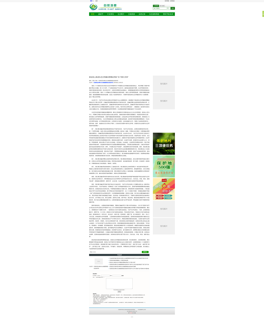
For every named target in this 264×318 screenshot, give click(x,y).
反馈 (132, 316)
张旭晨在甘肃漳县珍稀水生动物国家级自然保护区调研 (122, 266)
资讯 (110, 14)
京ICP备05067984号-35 (132, 311)
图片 (121, 14)
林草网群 (167, 1)
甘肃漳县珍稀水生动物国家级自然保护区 (103, 82)
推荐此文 (145, 251)
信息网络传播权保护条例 (113, 302)
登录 (91, 1)
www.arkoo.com (100, 301)
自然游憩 (106, 8)
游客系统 (154, 14)
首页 (92, 14)
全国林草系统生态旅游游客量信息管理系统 (126, 309)
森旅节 (100, 14)
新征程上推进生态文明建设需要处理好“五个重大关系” (122, 262)
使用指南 (172, 1)
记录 (142, 14)
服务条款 (97, 295)
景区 (168, 14)
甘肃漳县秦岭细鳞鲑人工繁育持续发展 (118, 260)
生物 (131, 14)
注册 (96, 1)
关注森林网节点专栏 (142, 309)
